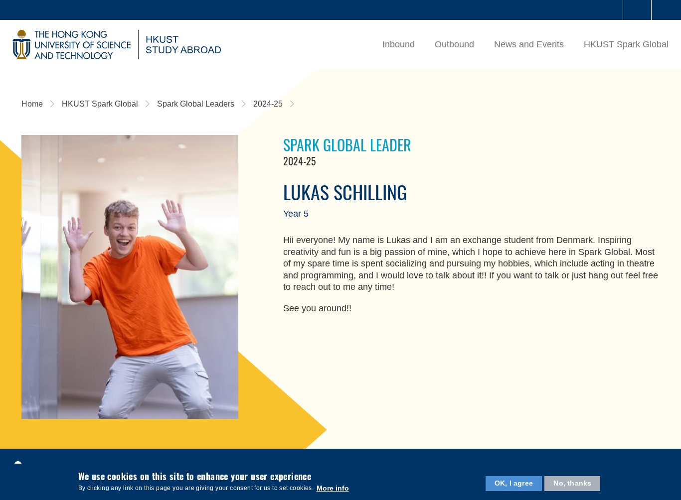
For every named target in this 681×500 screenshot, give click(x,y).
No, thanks (572, 483)
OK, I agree (514, 483)
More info (333, 488)
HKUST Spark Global (626, 44)
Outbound (454, 44)
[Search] (666, 10)
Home (32, 104)
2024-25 (268, 104)
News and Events (529, 44)
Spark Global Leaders (195, 104)
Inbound (398, 44)
